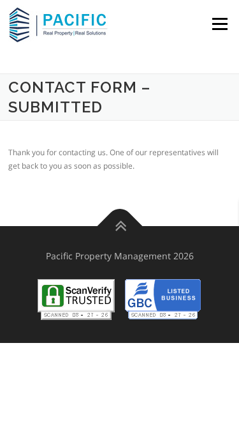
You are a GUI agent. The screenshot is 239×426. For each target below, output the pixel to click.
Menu (218, 24)
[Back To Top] (119, 226)
